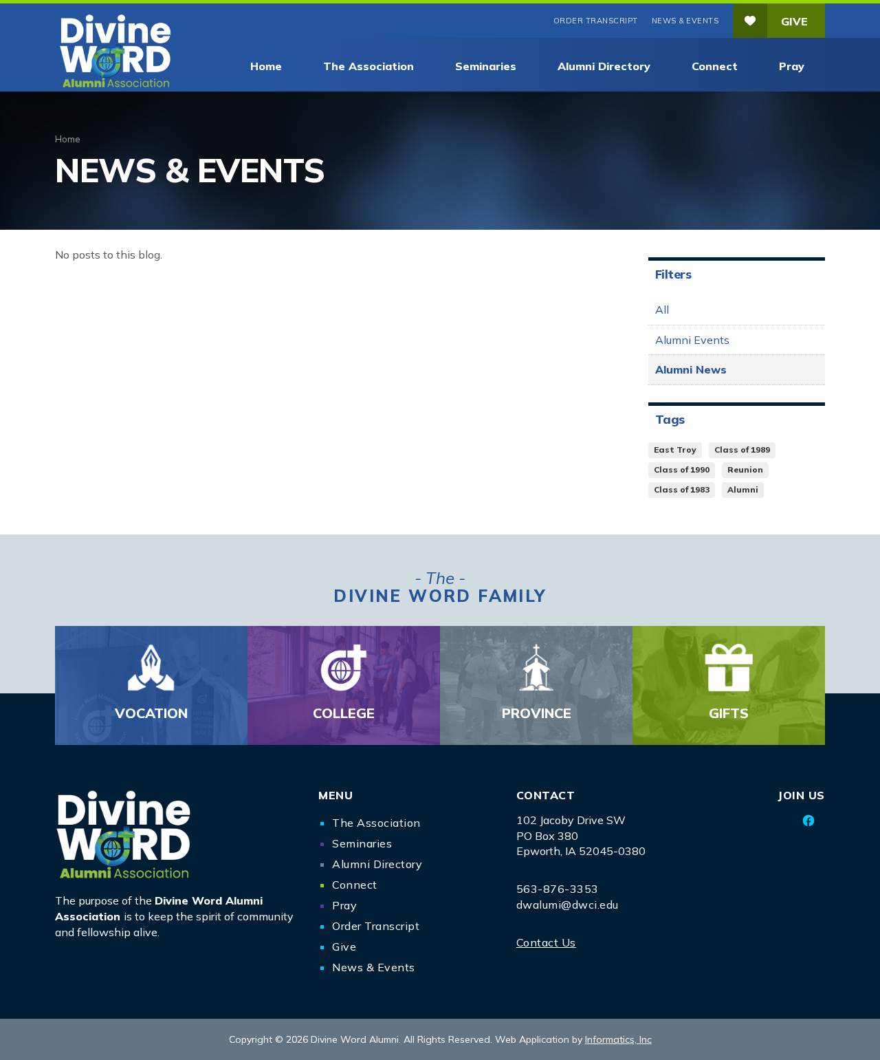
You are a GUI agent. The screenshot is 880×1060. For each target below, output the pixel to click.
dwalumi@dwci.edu (567, 904)
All (662, 309)
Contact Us (546, 942)
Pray (791, 66)
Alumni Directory (604, 66)
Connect (715, 66)
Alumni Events (692, 340)
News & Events (685, 20)
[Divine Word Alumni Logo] (176, 834)
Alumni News (691, 369)
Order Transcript (595, 20)
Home (266, 66)
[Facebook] (809, 820)
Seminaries (485, 66)
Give (794, 21)
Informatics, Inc (618, 1039)
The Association (368, 66)
